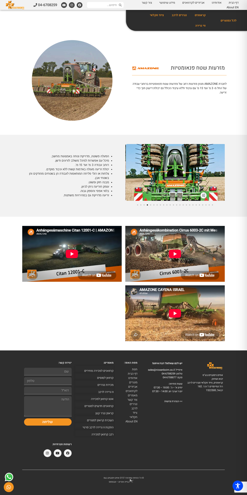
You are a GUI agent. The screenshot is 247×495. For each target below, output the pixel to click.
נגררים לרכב (179, 15)
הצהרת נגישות (171, 401)
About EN (233, 7)
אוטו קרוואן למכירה (102, 399)
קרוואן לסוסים (105, 378)
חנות (134, 369)
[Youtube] (64, 5)
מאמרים (132, 395)
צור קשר (147, 3)
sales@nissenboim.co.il (161, 370)
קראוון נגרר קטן (104, 413)
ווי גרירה (200, 25)
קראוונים (200, 15)
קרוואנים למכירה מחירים (99, 371)
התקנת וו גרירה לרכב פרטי (98, 427)
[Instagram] (72, 5)
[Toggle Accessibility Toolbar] (237, 485)
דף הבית (234, 3)
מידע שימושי (167, 3)
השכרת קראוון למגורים (100, 420)
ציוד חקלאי (157, 15)
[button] (129, 173)
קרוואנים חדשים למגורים (99, 406)
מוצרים (133, 382)
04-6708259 (168, 374)
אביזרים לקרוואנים (193, 3)
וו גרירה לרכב (106, 392)
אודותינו (217, 3)
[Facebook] (79, 5)
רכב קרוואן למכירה (102, 434)
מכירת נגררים (105, 385)
